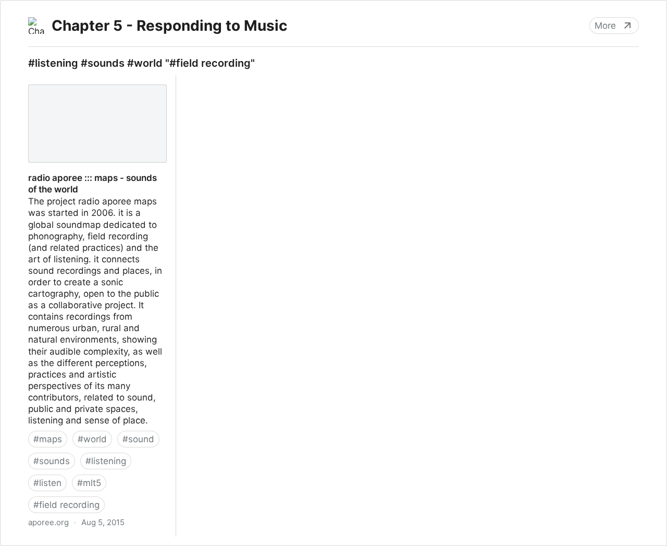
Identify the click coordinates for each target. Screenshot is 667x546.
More (605, 25)
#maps (47, 439)
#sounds (51, 461)
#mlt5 (89, 483)
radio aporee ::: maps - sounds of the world (97, 87)
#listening (105, 461)
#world (92, 439)
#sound (138, 439)
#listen (47, 483)
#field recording (66, 505)
